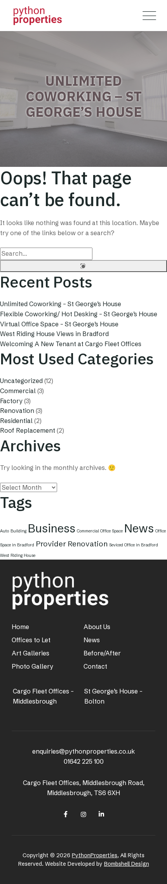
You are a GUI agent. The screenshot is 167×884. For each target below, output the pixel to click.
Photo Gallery (32, 666)
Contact (95, 666)
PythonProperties (94, 855)
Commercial (18, 391)
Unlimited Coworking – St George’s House (60, 304)
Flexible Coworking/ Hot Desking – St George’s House (78, 314)
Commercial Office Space (100, 531)
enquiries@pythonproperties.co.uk (83, 751)
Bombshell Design (126, 863)
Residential (16, 421)
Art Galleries (30, 653)
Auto (4, 531)
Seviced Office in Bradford (133, 545)
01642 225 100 (84, 761)
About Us (97, 627)
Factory (11, 401)
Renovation (17, 410)
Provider (51, 543)
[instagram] (83, 814)
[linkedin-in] (101, 814)
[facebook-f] (65, 814)
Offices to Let (31, 640)
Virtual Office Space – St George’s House (59, 324)
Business (51, 528)
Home (20, 627)
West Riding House (17, 555)
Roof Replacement (27, 430)
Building (18, 531)
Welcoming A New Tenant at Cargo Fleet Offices (70, 344)
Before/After (102, 653)
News (139, 528)
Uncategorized (21, 381)
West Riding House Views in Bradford (54, 334)
